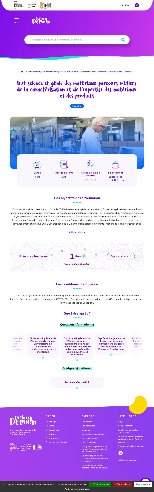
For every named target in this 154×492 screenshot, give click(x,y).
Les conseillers (89, 442)
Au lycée (50, 425)
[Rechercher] (123, 40)
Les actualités (88, 425)
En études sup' (53, 430)
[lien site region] (32, 5)
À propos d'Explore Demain (131, 446)
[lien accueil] (23, 71)
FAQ (120, 421)
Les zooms (87, 421)
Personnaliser (143, 484)
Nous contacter (125, 425)
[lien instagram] (137, 5)
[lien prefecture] (18, 5)
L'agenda (86, 430)
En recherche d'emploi (56, 442)
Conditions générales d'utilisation (128, 431)
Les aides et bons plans (93, 434)
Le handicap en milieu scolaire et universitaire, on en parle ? (95, 458)
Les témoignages (90, 438)
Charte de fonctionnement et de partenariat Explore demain (130, 439)
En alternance (52, 438)
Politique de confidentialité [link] (77, 489)
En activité (51, 434)
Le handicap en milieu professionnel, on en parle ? (94, 468)
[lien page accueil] (41, 20)
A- (122, 5)
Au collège (51, 421)
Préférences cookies (127, 460)
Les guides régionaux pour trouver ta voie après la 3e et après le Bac (94, 449)
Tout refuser (123, 484)
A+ (129, 5)
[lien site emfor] (46, 5)
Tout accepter (101, 484)
